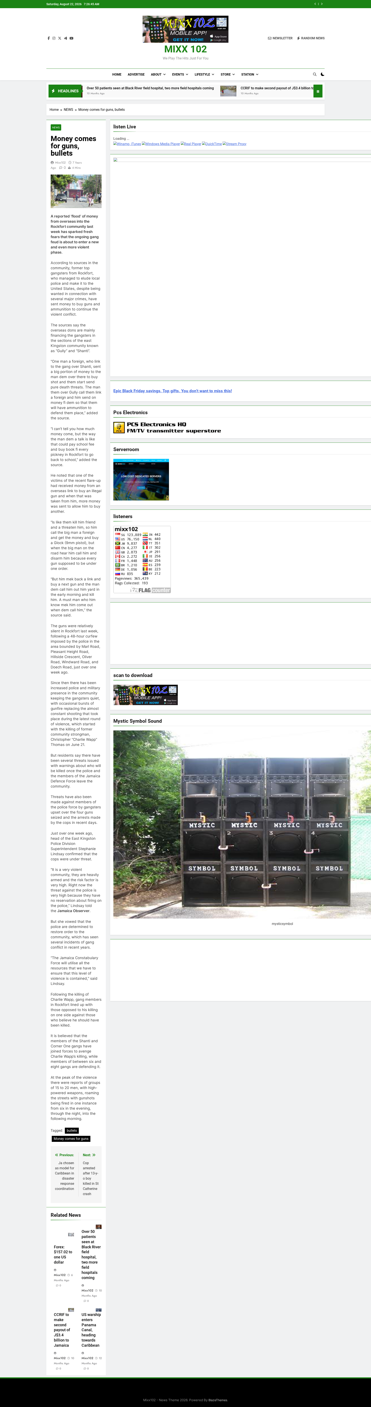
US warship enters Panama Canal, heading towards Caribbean (91, 1330)
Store (226, 74)
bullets (72, 1131)
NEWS (56, 127)
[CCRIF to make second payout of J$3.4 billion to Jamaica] (167, 91)
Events (178, 74)
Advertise (136, 74)
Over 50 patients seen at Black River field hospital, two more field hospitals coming (89, 88)
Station (247, 74)
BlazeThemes (217, 1400)
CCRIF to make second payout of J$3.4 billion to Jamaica (262, 4)
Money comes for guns (71, 1139)
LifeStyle (202, 74)
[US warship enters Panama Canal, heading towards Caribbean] (283, 90)
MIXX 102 (185, 49)
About (156, 74)
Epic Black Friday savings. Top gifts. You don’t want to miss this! (172, 391)
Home (116, 74)
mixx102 (60, 162)
